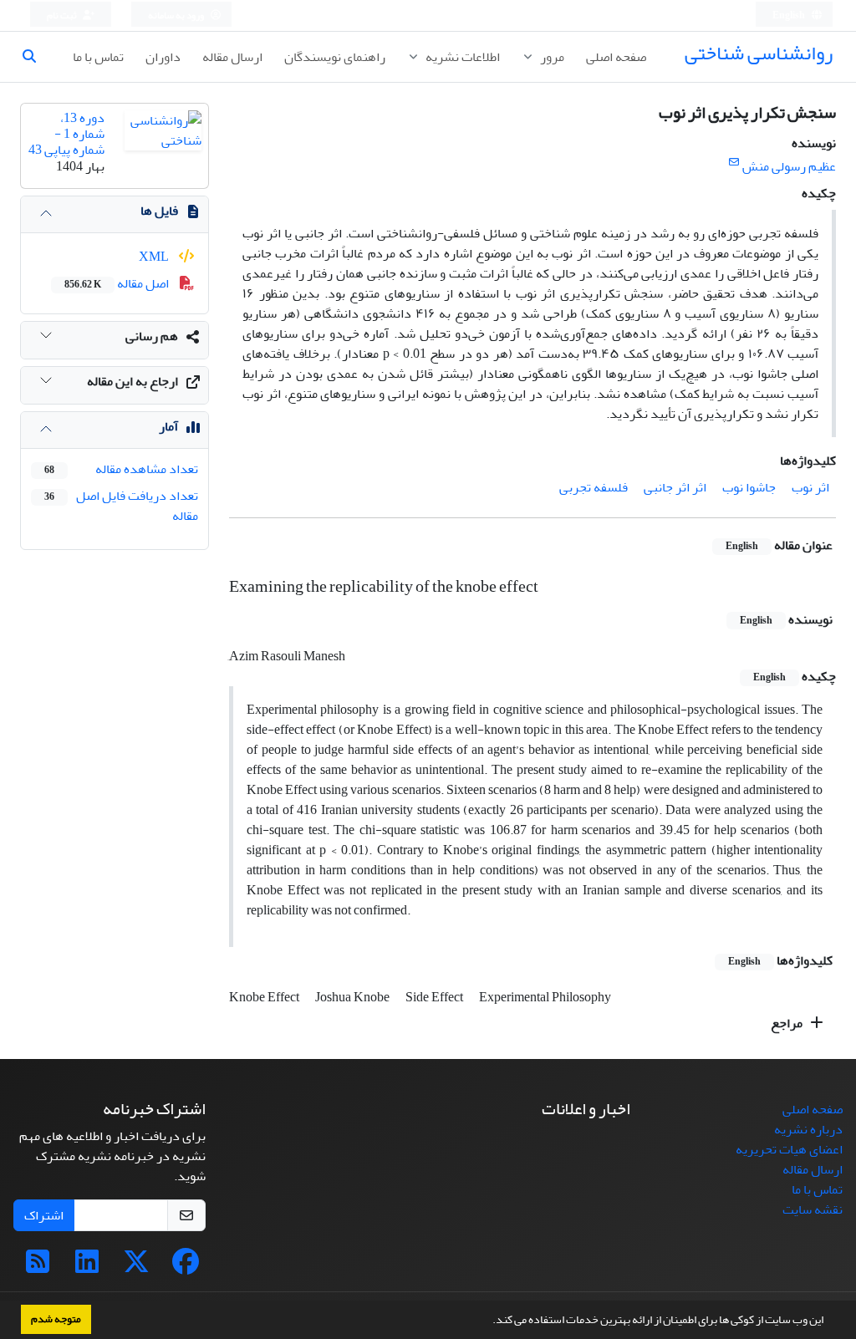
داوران (163, 56)
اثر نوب (810, 487)
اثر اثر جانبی (675, 487)
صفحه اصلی (616, 56)
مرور (551, 56)
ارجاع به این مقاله (132, 381)
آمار (168, 426)
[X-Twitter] (136, 1267)
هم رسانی (151, 336)
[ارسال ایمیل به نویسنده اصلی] (733, 162)
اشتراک (44, 1215)
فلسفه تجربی (593, 487)
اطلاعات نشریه (461, 56)
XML (155, 256)
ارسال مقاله (232, 56)
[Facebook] (186, 1267)
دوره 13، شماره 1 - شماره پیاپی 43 (66, 133)
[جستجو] (36, 57)
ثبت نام (63, 15)
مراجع (788, 1023)
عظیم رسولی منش (789, 166)
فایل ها (159, 210)
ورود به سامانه (177, 15)
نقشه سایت (812, 1209)
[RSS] (38, 1267)
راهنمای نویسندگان (334, 56)
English (789, 15)
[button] (488, 1321)
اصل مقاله (117, 283)
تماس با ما (98, 56)
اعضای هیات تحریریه (789, 1149)
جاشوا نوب (749, 487)
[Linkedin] (87, 1267)
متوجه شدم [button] (56, 1319)
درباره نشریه (808, 1129)
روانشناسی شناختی (759, 53)
